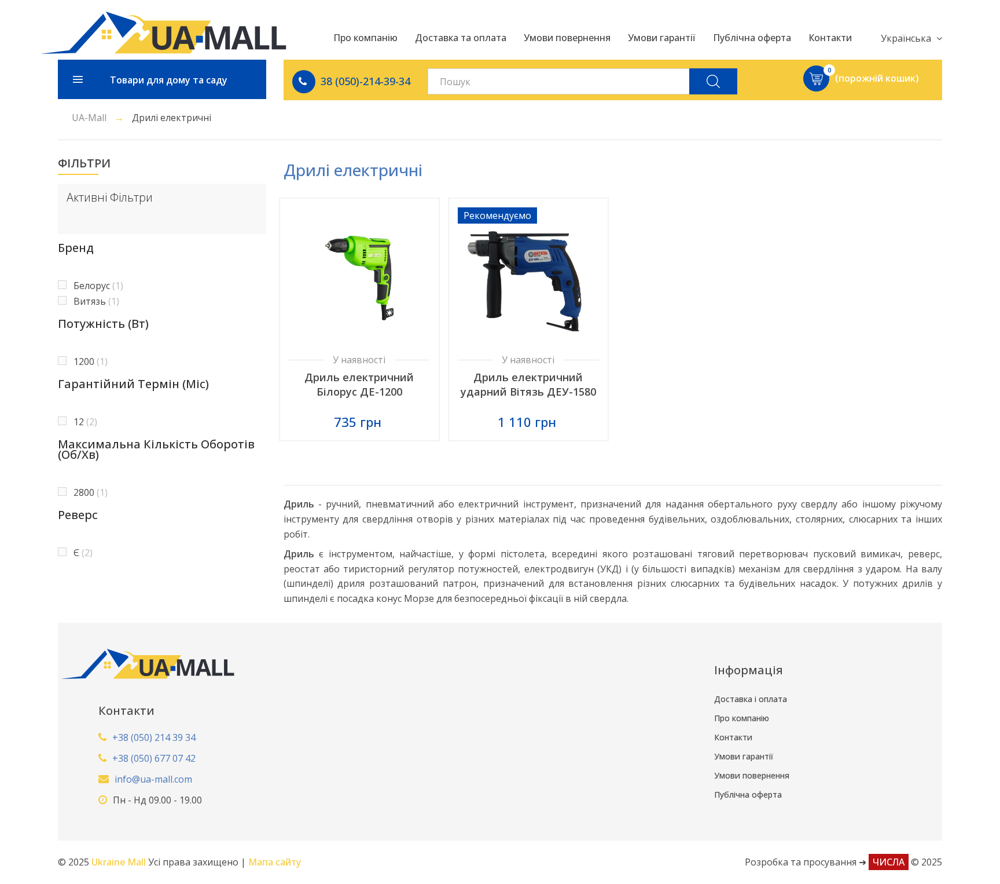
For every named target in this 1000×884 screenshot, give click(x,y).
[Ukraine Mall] (163, 33)
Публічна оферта (748, 794)
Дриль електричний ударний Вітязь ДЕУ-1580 (528, 384)
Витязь (96, 301)
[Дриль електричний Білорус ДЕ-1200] (359, 278)
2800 (90, 492)
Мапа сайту (274, 862)
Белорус (98, 285)
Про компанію (741, 718)
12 (85, 421)
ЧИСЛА (889, 862)
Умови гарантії (743, 756)
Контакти (733, 737)
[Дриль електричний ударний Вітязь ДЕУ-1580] (528, 278)
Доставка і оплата (750, 698)
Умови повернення (751, 775)
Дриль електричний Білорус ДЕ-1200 (359, 384)
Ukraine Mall (119, 862)
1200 (90, 361)
